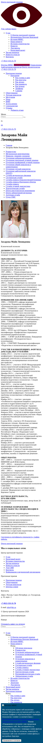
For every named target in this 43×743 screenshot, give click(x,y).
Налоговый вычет (18, 50)
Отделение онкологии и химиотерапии (25, 660)
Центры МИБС (7, 65)
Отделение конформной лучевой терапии (23, 162)
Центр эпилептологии (31, 67)
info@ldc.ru (11, 607)
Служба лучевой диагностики (18, 186)
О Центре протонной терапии (23, 35)
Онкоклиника (35, 65)
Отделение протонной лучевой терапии (22, 160)
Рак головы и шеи (22, 78)
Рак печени (19, 86)
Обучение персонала (23, 648)
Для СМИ (10, 568)
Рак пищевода (21, 84)
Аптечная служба (13, 195)
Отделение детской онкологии (18, 169)
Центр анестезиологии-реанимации (20, 191)
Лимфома (19, 89)
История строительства (20, 44)
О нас (8, 33)
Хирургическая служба (15, 188)
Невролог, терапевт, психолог (18, 156)
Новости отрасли (13, 55)
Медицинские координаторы (17, 154)
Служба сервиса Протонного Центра (21, 182)
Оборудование (12, 582)
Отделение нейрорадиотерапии (18, 158)
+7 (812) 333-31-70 (8, 61)
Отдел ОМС (11, 197)
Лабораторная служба (24, 676)
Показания (15, 76)
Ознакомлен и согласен (11, 740)
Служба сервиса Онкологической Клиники (23, 180)
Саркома (18, 91)
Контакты (10, 57)
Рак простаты (20, 80)
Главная (9, 145)
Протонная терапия (22, 65)
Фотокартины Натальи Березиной (24, 37)
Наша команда (16, 42)
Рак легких (19, 82)
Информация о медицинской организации (23, 572)
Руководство (11, 152)
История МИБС (17, 39)
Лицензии (15, 683)
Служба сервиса (12, 184)
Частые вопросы (12, 52)
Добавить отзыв (17, 110)
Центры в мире (12, 587)
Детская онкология (13, 585)
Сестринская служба (14, 178)
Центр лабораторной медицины (19, 193)
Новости (14, 46)
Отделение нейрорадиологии (27, 652)
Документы (15, 48)
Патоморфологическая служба (27, 674)
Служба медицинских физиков (18, 175)
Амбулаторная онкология (11, 67)
